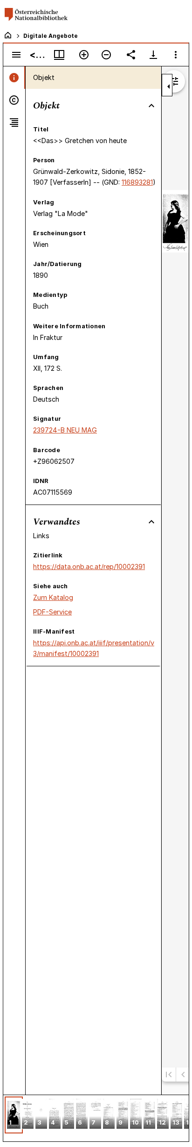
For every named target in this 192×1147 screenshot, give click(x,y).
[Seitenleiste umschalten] (16, 54)
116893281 (137, 182)
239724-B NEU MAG (65, 430)
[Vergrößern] (84, 54)
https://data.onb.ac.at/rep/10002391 (89, 566)
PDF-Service (52, 612)
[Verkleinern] (106, 54)
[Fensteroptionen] (176, 54)
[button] (14, 1115)
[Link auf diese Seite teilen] (131, 54)
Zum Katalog (53, 597)
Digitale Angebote (50, 35)
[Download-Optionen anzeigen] (153, 54)
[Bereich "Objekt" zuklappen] (151, 105)
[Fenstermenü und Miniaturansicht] (59, 54)
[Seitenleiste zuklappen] (168, 86)
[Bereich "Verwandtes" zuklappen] (151, 521)
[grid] (96, 1118)
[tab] (14, 77)
